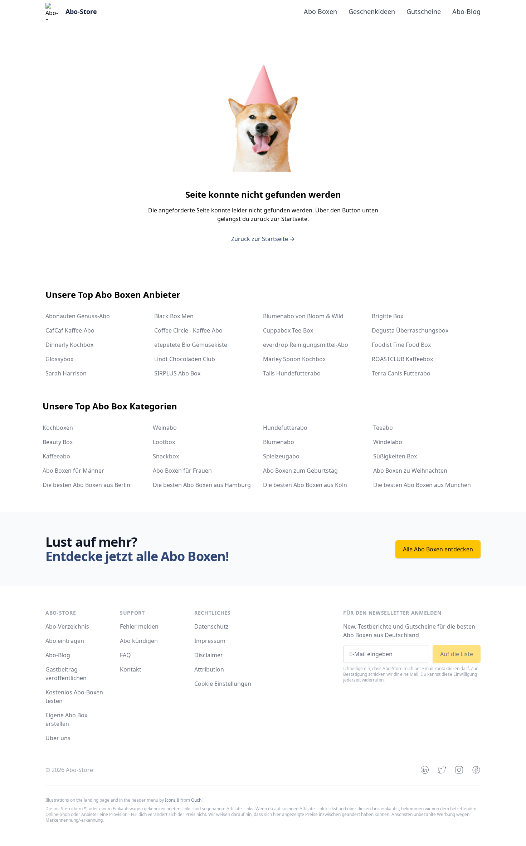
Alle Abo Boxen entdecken (438, 549)
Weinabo (165, 428)
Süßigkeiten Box (395, 456)
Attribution (209, 669)
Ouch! (197, 800)
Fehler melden (139, 626)
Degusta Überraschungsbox (410, 330)
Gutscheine (423, 11)
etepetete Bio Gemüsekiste (190, 345)
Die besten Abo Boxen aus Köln (305, 485)
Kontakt (130, 669)
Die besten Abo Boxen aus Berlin (86, 485)
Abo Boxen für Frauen (182, 470)
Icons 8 (172, 800)
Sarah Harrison (66, 373)
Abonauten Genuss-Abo (77, 316)
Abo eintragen (64, 641)
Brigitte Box (387, 316)
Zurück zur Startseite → (263, 239)
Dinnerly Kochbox (69, 345)
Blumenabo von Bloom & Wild (303, 316)
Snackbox (166, 456)
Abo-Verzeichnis (67, 626)
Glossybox (59, 359)
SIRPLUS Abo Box (177, 373)
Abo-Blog (466, 11)
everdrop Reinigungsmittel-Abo (305, 345)
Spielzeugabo (281, 456)
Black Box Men (174, 316)
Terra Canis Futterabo (401, 373)
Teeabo (383, 428)
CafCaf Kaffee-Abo (69, 330)
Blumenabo (278, 442)
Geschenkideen (372, 11)
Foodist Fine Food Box (401, 345)
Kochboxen (58, 428)
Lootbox (164, 442)
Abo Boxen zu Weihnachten (410, 470)
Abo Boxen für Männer (73, 470)
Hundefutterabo (285, 428)
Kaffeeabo (56, 456)
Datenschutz (211, 626)
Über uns (57, 738)
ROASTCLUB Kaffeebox (402, 359)
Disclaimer (208, 655)
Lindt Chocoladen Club (184, 359)
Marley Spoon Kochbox (294, 359)
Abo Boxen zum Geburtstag (300, 470)
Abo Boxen (320, 11)
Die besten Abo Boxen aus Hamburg (202, 485)
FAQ (125, 655)
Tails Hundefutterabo (292, 373)
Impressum (209, 641)
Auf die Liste (456, 654)
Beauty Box (58, 442)
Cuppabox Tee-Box (288, 330)
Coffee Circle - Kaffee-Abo (188, 330)
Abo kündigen (139, 641)
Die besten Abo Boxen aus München (422, 485)
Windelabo (387, 442)
